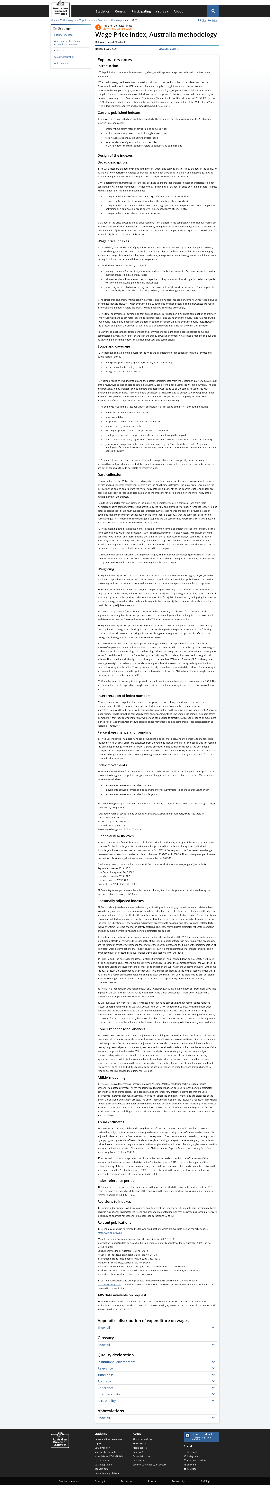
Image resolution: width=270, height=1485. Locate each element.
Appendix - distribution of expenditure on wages (67, 42)
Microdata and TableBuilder (109, 1456)
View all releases (168, 48)
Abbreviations (61, 63)
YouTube (191, 1468)
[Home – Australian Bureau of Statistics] (60, 1440)
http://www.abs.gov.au (109, 1232)
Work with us (140, 1443)
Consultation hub (142, 1456)
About (178, 11)
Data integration (103, 1464)
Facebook (192, 1452)
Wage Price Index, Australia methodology (100, 20)
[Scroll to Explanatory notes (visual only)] (135, 60)
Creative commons (69, 1481)
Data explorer (101, 1460)
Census (120, 11)
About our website (142, 1439)
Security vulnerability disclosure (149, 1464)
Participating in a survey (149, 11)
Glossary (59, 50)
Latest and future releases (108, 1439)
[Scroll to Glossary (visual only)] (117, 1338)
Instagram (192, 1456)
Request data (101, 1468)
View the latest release (117, 28)
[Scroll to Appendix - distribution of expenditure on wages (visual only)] (192, 1321)
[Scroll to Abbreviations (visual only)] (127, 1411)
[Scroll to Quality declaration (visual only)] (137, 1355)
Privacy (152, 1481)
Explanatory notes (64, 34)
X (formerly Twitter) (197, 1460)
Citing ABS (138, 1452)
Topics (97, 1443)
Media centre (140, 1447)
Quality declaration (64, 56)
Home (54, 20)
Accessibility (178, 1481)
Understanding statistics (107, 1473)
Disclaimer (126, 1481)
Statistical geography (105, 1452)
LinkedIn (191, 1464)
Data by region (102, 1447)
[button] (213, 11)
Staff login (206, 1481)
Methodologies (68, 20)
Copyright (100, 1481)
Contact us (138, 1460)
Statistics (102, 11)
